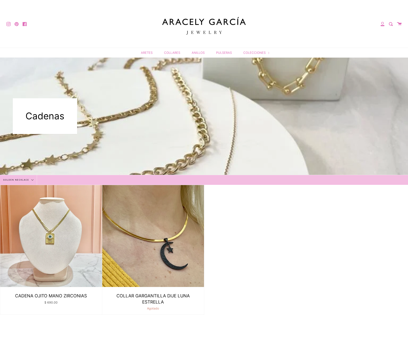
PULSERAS (224, 52)
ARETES (147, 52)
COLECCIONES (254, 52)
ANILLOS (198, 52)
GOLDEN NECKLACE (16, 179)
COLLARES (172, 52)
